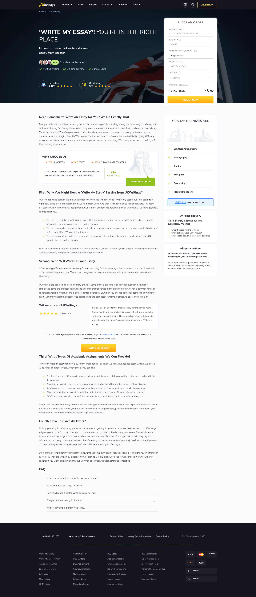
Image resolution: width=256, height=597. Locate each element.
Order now (190, 99)
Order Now (207, 5)
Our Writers (108, 5)
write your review (109, 335)
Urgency (173, 73)
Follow (196, 571)
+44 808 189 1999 (50, 536)
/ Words (180, 55)
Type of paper (175, 40)
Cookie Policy (162, 536)
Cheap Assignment (116, 564)
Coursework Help (81, 569)
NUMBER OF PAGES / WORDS (180, 51)
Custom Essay (80, 554)
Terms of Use (116, 536)
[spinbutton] (200, 55)
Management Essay (116, 574)
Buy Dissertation (149, 554)
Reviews (123, 5)
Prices (80, 5)
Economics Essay (115, 584)
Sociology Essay (149, 579)
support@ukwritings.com (83, 536)
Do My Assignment (150, 559)
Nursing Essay (80, 574)
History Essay (147, 574)
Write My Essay (46, 554)
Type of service (176, 29)
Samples (93, 5)
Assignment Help (115, 559)
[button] (209, 55)
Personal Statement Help (153, 569)
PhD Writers (79, 559)
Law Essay (44, 574)
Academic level (176, 62)
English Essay (113, 579)
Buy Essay (112, 554)
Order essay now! (140, 181)
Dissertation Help (149, 564)
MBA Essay (44, 579)
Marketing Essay (81, 584)
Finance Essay (80, 579)
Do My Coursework (116, 569)
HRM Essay (44, 584)
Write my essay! (99, 348)
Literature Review (47, 569)
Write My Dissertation (49, 559)
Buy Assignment (81, 564)
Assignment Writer (48, 564)
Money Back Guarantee (139, 536)
